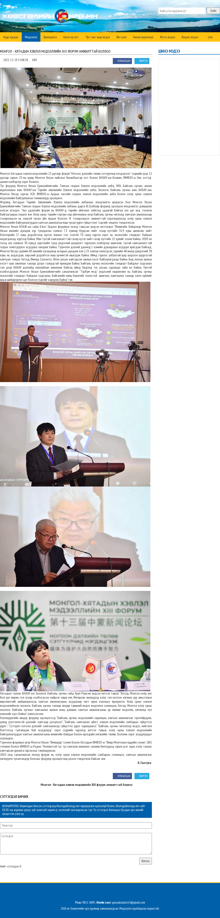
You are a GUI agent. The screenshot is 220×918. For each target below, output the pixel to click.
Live (210, 37)
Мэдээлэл (31, 37)
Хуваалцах (124, 61)
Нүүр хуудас (10, 37)
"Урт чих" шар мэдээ (97, 37)
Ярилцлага (50, 37)
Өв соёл (121, 37)
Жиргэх (143, 61)
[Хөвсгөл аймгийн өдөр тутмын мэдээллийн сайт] (50, 17)
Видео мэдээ (190, 37)
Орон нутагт (71, 37)
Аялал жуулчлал (143, 37)
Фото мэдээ (167, 37)
